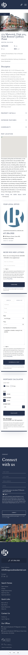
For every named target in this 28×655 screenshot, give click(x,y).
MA (11, 194)
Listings (7, 194)
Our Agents (11, 240)
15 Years (14, 386)
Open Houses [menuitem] (4, 586)
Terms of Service (7, 368)
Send (14, 513)
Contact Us (5, 240)
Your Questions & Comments (9, 327)
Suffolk (15, 194)
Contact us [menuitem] (4, 617)
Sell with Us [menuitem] (4, 605)
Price (4, 391)
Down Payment (7, 397)
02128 (24, 194)
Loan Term (6, 382)
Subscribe (14, 284)
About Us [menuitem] (3, 609)
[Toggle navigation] (25, 5)
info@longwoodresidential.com (13, 570)
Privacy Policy (9, 278)
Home (2, 194)
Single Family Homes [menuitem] (6, 590)
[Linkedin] (4, 576)
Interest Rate (6, 404)
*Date (4, 315)
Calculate (14, 413)
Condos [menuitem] (3, 588)
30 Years (7, 386)
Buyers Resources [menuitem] (5, 607)
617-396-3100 (8, 233)
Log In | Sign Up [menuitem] (5, 619)
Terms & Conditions (6, 647)
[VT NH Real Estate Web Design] (14, 640)
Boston (19, 194)
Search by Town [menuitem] (5, 592)
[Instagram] (7, 576)
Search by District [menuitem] (5, 595)
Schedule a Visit (19, 300)
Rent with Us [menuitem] (4, 602)
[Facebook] (2, 576)
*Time (4, 321)
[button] (2, 22)
